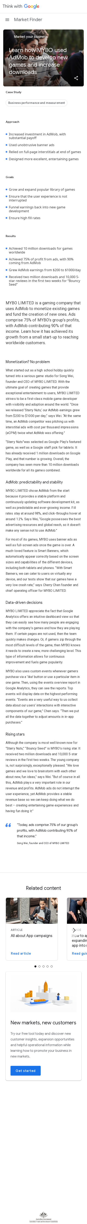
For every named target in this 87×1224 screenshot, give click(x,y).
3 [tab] (47, 966)
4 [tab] (51, 966)
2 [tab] (43, 966)
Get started (26, 1071)
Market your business (30, 37)
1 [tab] (39, 966)
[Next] (74, 930)
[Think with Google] (21, 6)
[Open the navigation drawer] (7, 20)
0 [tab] (35, 966)
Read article (21, 954)
